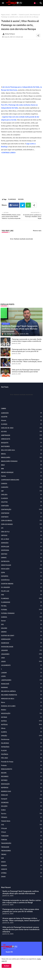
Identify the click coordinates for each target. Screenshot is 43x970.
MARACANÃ (21, 684)
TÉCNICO (21, 817)
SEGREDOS (21, 802)
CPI (21, 528)
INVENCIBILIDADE (21, 647)
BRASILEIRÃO (21, 457)
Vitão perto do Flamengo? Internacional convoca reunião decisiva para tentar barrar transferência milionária (26, 372)
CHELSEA (21, 495)
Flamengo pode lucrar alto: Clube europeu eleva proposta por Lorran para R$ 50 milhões (27, 351)
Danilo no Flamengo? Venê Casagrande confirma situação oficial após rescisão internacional (20, 892)
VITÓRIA (21, 873)
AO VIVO (21, 431)
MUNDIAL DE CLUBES (21, 706)
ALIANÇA (21, 424)
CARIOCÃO (21, 487)
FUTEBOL (21, 610)
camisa (21, 476)
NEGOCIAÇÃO (21, 713)
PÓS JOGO (21, 758)
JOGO (21, 658)
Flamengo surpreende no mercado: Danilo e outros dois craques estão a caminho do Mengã (27, 341)
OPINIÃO (21, 736)
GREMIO (21, 632)
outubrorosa (21, 739)
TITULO (21, 832)
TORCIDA (21, 840)
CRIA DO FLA (21, 532)
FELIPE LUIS (21, 591)
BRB (21, 469)
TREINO (21, 854)
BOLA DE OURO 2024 (21, 450)
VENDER (21, 866)
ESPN (21, 572)
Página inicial (5, 15)
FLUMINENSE (21, 602)
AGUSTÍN (21, 417)
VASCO (21, 862)
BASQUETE (21, 443)
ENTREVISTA (21, 561)
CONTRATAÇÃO (21, 509)
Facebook (15, 205)
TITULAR (21, 828)
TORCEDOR (21, 836)
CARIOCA (21, 484)
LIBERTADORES (21, 680)
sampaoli (21, 799)
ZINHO (21, 877)
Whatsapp (28, 205)
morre (21, 702)
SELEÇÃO (21, 806)
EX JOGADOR (21, 587)
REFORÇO (21, 780)
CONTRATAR (21, 513)
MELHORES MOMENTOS (21, 695)
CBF (21, 491)
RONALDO (21, 795)
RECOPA (14, 15)
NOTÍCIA (21, 721)
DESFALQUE (21, 547)
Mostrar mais (37, 231)
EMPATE (21, 558)
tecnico (21, 814)
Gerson (21, 621)
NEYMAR (21, 717)
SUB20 (21, 810)
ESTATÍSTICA (21, 580)
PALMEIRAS (21, 743)
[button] (36, 3)
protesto (21, 765)
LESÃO (21, 676)
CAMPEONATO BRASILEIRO (21, 480)
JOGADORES (21, 654)
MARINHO (21, 687)
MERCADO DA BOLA (21, 699)
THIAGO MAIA (21, 821)
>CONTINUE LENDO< (8, 153)
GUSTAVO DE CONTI (21, 636)
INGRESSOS (21, 643)
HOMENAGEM (21, 639)
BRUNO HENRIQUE (21, 472)
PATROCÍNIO (21, 747)
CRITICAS (21, 535)
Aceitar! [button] (6, 966)
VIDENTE (21, 869)
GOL (21, 624)
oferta (21, 728)
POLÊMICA (21, 754)
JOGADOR (21, 650)
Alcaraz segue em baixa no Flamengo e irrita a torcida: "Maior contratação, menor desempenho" (27, 361)
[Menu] (3, 3)
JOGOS (21, 661)
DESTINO (21, 554)
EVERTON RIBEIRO (21, 584)
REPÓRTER (21, 788)
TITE (21, 825)
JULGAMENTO (21, 665)
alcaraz (21, 420)
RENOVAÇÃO (21, 784)
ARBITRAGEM (21, 435)
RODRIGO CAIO (21, 791)
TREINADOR (21, 847)
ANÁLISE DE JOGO (21, 428)
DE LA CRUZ (21, 539)
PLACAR (21, 750)
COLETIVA (21, 502)
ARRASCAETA (21, 439)
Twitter (22, 205)
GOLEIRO (21, 628)
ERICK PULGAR (21, 565)
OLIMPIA (21, 732)
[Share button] (34, 205)
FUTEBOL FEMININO (21, 613)
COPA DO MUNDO (21, 524)
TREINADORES (21, 851)
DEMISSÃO (21, 543)
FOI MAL (21, 606)
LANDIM (21, 673)
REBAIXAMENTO (21, 769)
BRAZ (21, 465)
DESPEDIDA (21, 550)
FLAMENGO (12, 199)
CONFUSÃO (21, 506)
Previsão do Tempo (21, 762)
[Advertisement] (21, 61)
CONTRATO (21, 517)
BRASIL (21, 454)
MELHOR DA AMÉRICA (21, 691)
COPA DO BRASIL (21, 520)
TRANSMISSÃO (21, 843)
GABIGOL (21, 617)
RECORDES (21, 776)
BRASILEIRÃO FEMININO (21, 461)
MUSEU (21, 710)
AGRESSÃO (21, 413)
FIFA (21, 595)
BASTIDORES (21, 446)
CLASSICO (21, 498)
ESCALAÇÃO (21, 569)
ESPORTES (21, 576)
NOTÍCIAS (21, 725)
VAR (21, 858)
